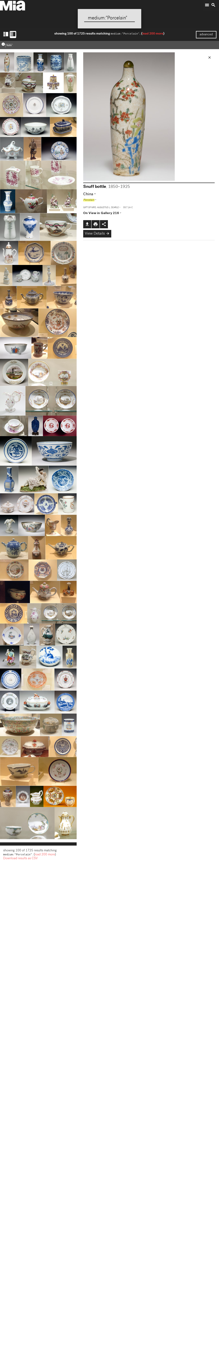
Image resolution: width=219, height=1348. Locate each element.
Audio (9, 46)
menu (207, 5)
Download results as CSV (20, 858)
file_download (87, 224)
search (213, 5)
